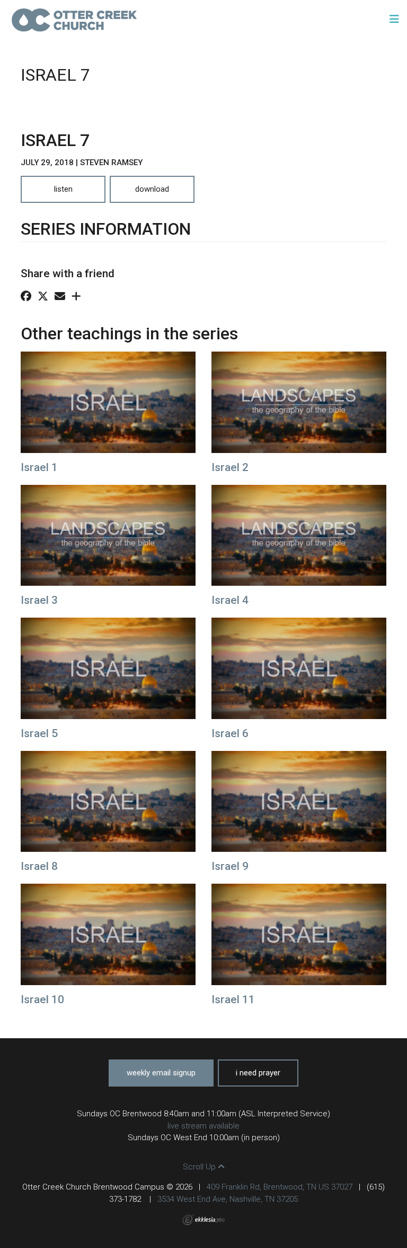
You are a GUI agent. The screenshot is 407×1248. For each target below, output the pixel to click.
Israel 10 (42, 999)
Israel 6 (230, 733)
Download (152, 189)
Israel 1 (39, 467)
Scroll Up (200, 1167)
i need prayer (258, 1073)
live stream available (203, 1126)
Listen (63, 189)
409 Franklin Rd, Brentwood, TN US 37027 (279, 1187)
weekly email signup (161, 1073)
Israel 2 (230, 467)
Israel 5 (39, 733)
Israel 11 (233, 999)
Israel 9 (230, 866)
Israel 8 (39, 866)
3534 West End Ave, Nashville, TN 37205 (227, 1199)
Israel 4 (230, 600)
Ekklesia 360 (203, 1220)
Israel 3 (39, 600)
